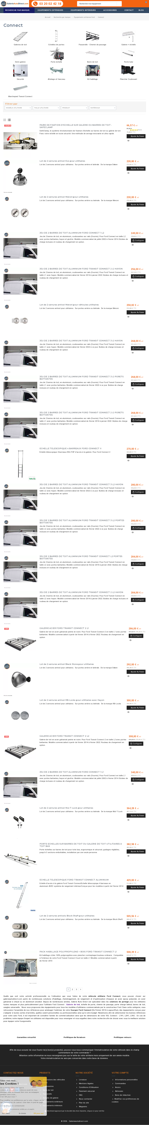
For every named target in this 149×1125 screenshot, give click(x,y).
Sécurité (20, 79)
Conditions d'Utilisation (88, 1087)
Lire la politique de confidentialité (17, 1106)
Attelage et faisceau (56, 79)
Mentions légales (85, 1083)
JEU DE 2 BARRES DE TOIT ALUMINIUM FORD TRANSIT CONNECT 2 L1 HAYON (81, 269)
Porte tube (128, 62)
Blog (141, 10)
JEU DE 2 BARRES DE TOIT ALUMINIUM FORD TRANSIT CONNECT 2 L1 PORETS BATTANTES (82, 413)
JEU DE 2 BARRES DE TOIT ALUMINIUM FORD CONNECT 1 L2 (72, 233)
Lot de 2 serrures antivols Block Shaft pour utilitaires (67, 916)
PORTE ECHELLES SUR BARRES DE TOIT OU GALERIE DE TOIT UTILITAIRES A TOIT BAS (81, 845)
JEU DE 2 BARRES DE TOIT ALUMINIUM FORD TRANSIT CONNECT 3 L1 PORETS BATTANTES (82, 377)
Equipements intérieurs (83, 10)
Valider (95, 585)
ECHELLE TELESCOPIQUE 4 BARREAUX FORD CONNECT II (70, 448)
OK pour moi (43, 1113)
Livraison (82, 1080)
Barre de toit (92, 62)
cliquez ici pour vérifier (95, 1111)
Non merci (10, 1113)
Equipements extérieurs (50, 10)
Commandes (120, 1083)
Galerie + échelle (129, 45)
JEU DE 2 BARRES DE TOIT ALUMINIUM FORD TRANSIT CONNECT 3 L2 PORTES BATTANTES (82, 521)
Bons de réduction (123, 1095)
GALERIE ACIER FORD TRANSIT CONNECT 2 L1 (64, 628)
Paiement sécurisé (86, 1091)
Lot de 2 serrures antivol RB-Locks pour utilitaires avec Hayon (72, 700)
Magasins (82, 1107)
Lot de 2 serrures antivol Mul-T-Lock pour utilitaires (66, 808)
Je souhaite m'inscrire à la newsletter (96, 579)
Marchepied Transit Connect (20, 96)
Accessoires (110, 10)
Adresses (119, 1091)
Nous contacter (85, 1099)
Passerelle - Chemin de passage (92, 45)
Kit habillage (92, 79)
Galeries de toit (20, 45)
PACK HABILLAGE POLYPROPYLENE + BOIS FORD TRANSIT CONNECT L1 (78, 952)
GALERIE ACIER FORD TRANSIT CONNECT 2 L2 (64, 736)
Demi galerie (20, 62)
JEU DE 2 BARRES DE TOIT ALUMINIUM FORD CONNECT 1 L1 (72, 772)
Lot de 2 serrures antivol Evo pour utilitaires (62, 161)
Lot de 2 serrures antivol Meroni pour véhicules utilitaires (69, 305)
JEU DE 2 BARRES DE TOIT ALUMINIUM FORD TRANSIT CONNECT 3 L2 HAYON (81, 484)
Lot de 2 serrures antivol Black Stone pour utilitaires (67, 664)
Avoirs (117, 1087)
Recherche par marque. (17, 10)
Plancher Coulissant (128, 79)
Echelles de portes (56, 45)
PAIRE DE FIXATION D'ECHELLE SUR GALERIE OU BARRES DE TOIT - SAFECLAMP (76, 126)
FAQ (80, 1095)
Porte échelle (56, 62)
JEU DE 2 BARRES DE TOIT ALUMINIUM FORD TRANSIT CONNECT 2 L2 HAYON (81, 592)
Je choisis (26, 1113)
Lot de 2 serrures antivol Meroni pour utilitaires (64, 197)
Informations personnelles (126, 1080)
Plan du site (83, 1103)
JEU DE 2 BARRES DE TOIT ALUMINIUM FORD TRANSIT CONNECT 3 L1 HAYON (81, 340)
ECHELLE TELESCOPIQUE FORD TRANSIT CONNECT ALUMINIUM (74, 880)
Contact (129, 10)
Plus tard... (53, 580)
